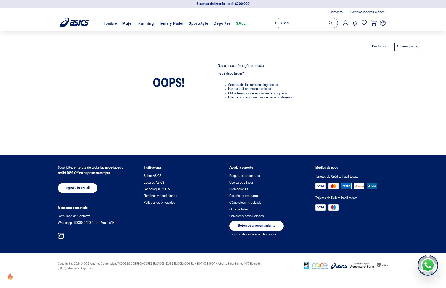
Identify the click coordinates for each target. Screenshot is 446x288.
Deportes (222, 24)
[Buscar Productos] (333, 23)
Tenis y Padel (171, 24)
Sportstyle (199, 24)
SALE (241, 24)
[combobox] (306, 23)
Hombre (110, 24)
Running (146, 24)
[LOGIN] (346, 23)
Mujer (127, 24)
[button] (77, 187)
